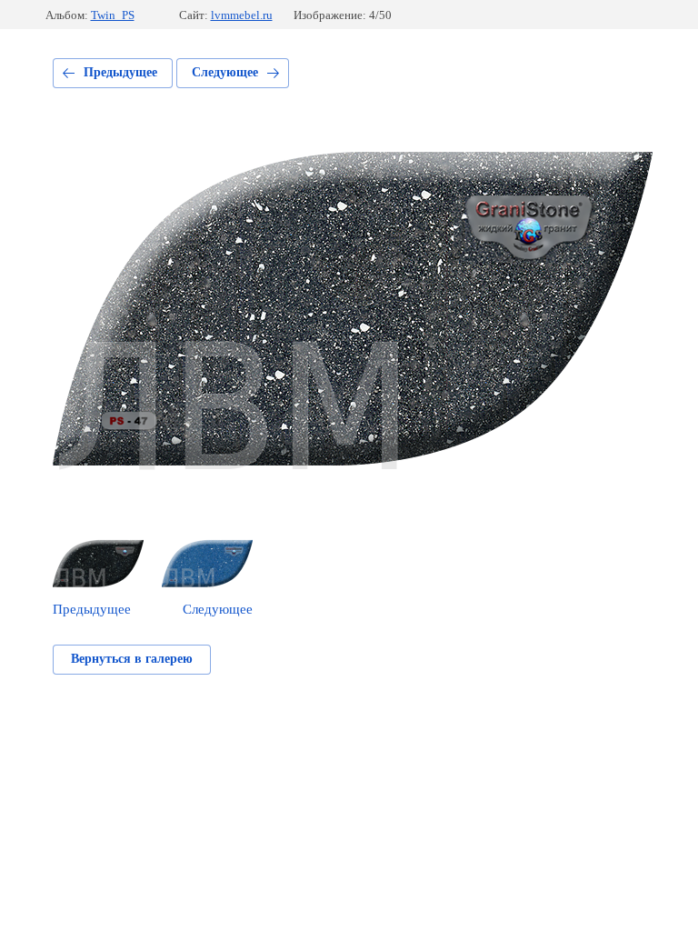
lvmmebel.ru (242, 15)
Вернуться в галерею (132, 659)
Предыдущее (120, 72)
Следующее (225, 72)
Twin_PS (113, 15)
